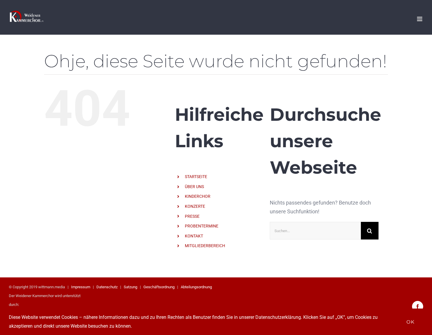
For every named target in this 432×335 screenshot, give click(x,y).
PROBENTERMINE (201, 226)
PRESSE (192, 216)
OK (410, 322)
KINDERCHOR (197, 196)
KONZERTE (195, 206)
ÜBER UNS (194, 186)
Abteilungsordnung (196, 287)
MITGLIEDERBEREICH (205, 245)
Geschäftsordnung (159, 287)
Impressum (80, 287)
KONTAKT (194, 236)
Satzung (130, 287)
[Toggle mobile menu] (420, 19)
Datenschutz (107, 287)
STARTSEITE (196, 176)
